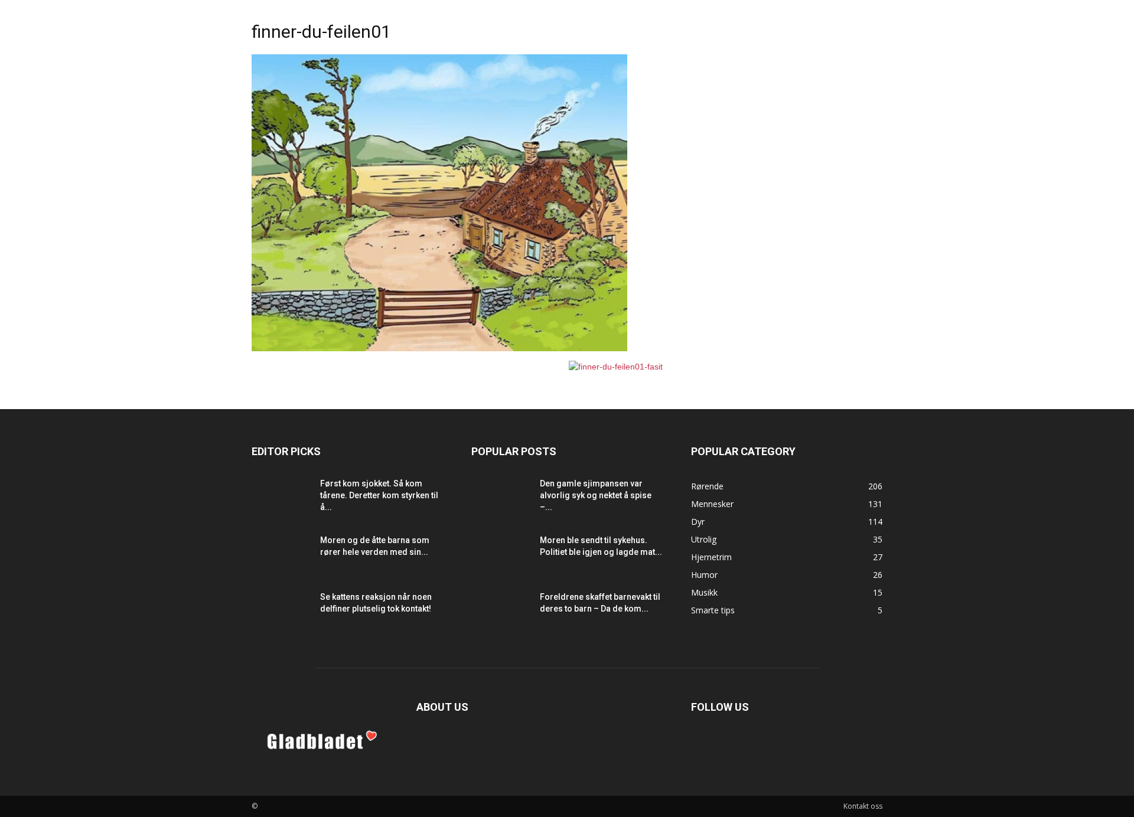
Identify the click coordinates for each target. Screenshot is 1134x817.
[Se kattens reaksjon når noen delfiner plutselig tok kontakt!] (281, 611)
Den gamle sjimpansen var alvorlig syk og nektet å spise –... (595, 495)
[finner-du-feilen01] (439, 348)
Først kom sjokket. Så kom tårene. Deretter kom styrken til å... (379, 495)
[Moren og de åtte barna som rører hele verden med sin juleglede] (281, 555)
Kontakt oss (862, 806)
